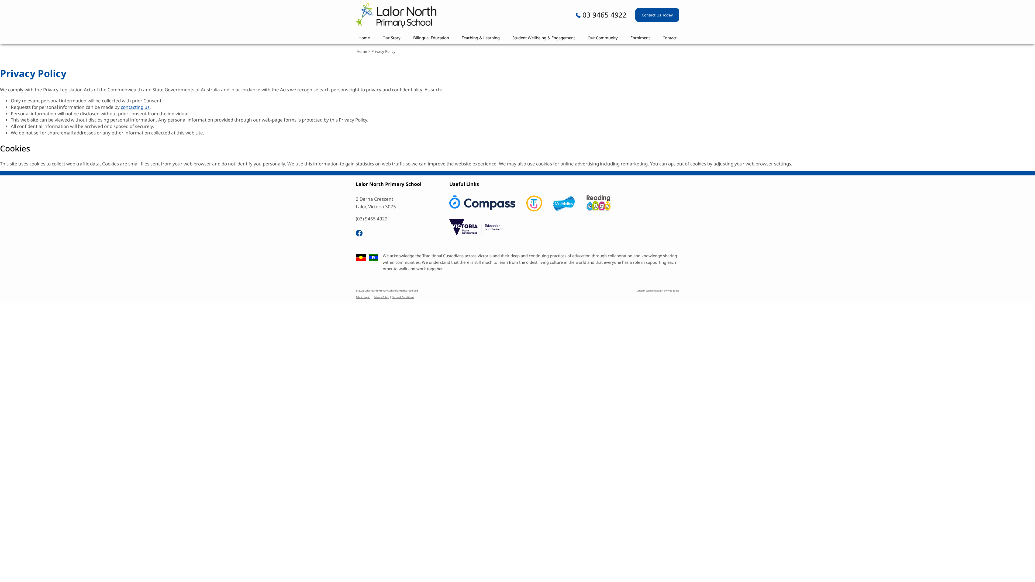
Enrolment (640, 37)
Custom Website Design (650, 290)
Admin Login (363, 297)
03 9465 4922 (604, 15)
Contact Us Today (657, 15)
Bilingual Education (431, 37)
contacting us (135, 107)
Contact (670, 37)
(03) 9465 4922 (372, 219)
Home (364, 37)
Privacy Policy (383, 51)
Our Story (391, 37)
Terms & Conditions (403, 297)
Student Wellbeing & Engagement (543, 37)
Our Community (603, 37)
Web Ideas (673, 290)
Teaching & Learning (481, 37)
